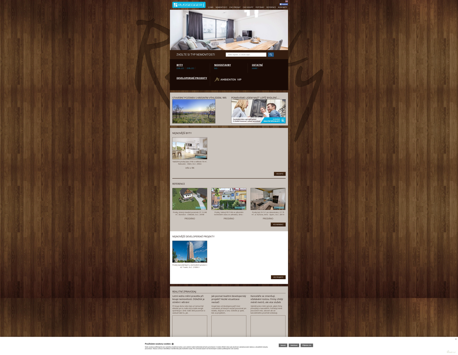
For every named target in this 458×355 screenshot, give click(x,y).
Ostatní (257, 65)
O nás (210, 7)
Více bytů (279, 174)
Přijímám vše (306, 345)
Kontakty (282, 7)
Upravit (283, 345)
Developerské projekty (192, 78)
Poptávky (260, 7)
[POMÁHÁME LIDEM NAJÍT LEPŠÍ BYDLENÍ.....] (258, 123)
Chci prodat (235, 7)
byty (215, 68)
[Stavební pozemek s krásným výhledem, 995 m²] (193, 123)
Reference (271, 7)
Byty (180, 65)
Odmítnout (293, 345)
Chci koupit (248, 7)
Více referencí (278, 225)
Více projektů (278, 277)
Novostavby (222, 65)
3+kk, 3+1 (190, 68)
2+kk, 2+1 (180, 68)
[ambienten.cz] (227, 81)
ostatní (254, 68)
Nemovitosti (221, 7)
